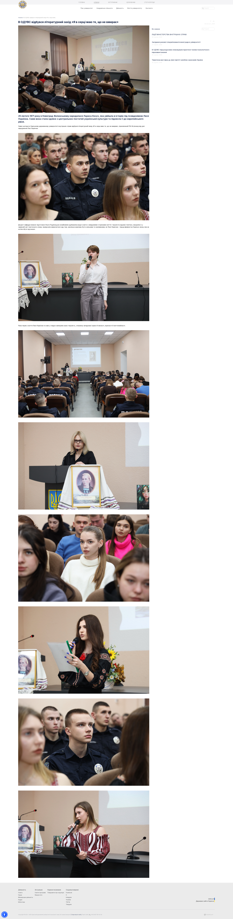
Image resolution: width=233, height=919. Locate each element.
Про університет (87, 8)
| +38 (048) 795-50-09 (95, 914)
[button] (4, 914)
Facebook (69, 892)
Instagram (69, 897)
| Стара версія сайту (76, 914)
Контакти (149, 8)
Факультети (38, 895)
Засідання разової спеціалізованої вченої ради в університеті (176, 42)
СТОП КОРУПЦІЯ (149, 2)
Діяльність (120, 8)
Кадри (20, 899)
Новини (96, 2)
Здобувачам (130, 2)
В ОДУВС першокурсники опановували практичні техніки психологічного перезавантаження (180, 51)
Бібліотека (21, 902)
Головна (82, 2)
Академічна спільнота (104, 8)
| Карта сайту (85, 914)
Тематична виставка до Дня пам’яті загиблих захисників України (177, 60)
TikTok (68, 902)
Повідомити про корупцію (56, 892)
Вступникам (112, 2)
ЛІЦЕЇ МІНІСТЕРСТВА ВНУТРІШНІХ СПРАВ (169, 34)
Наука (20, 895)
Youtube (68, 899)
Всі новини (156, 29)
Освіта (20, 892)
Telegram (69, 904)
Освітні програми (40, 892)
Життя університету (134, 8)
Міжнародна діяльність (25, 897)
